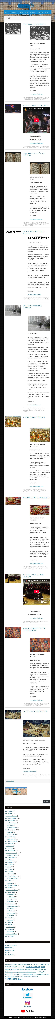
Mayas (33, 705)
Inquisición (47, 223)
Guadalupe (36, 298)
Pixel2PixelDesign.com (40, 1017)
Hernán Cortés (26, 568)
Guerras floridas (36, 567)
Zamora (31, 225)
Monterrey (35, 224)
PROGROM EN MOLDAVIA (34, 24)
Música (32, 974)
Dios (34, 409)
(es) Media (8, 866)
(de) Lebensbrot (11, 894)
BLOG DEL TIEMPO (32, 964)
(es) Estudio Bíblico (10, 850)
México (32, 99)
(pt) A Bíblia (10, 825)
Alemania (7, 964)
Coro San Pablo (29, 622)
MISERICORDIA (27, 974)
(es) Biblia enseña (10, 820)
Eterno (40, 969)
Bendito (19, 964)
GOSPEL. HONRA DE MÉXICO (35, 105)
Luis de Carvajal (26, 224)
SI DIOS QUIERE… (10, 954)
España (34, 223)
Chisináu (40, 98)
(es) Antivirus (8, 813)
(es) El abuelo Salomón (11, 841)
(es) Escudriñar (9, 848)
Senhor (36, 976)
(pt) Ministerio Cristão (12, 878)
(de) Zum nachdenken (12, 906)
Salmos (33, 976)
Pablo (38, 974)
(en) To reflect (10, 908)
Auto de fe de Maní (33, 704)
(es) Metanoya (9, 871)
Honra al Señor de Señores (34, 147)
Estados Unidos (45, 98)
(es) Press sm (8, 924)
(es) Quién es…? (9, 927)
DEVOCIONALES (33, 967)
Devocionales (13, 12)
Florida (43, 409)
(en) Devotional (9, 811)
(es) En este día (9, 843)
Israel (26, 972)
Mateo (23, 974)
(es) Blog (9, 832)
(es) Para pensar (9, 903)
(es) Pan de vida (9, 892)
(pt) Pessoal (10, 920)
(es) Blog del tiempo (10, 829)
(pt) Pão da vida (11, 901)
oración (35, 974)
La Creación (33, 12)
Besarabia (36, 98)
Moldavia (36, 99)
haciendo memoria (27, 99)
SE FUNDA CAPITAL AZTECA (35, 711)
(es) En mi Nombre (12, 823)
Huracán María (41, 298)
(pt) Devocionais (11, 839)
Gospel (27, 147)
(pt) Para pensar (11, 913)
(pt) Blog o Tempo (11, 834)
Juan (42, 972)
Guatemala (25, 410)
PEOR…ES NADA (10, 950)
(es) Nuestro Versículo (11, 885)
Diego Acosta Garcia (38, 97)
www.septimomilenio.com (36, 94)
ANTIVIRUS (14, 964)
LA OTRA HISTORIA (37, 410)
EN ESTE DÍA (18, 969)
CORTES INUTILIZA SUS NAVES (36, 498)
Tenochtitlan (38, 491)
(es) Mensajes (9, 869)
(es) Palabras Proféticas (11, 890)
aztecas (30, 775)
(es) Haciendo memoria (11, 853)
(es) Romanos (9, 929)
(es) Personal (8, 917)
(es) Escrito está (9, 846)
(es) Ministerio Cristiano (11, 876)
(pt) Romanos (10, 931)
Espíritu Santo (28, 969)
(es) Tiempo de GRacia (11, 934)
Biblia (46, 12)
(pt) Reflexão (10, 915)
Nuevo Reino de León (42, 224)
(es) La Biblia (8, 860)
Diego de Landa (40, 704)
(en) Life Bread (11, 897)
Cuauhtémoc (33, 490)
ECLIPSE (7, 952)
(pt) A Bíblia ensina (12, 827)
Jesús (39, 972)
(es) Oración (8, 887)
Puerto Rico (33, 299)
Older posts (10, 781)
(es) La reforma (9, 864)
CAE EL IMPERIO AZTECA (34, 417)
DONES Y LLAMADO (10, 945)
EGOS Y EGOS (9, 948)
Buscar (7, 799)
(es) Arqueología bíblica (11, 818)
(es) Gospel (46, 146)
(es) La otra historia (12, 855)
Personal (14, 976)
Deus (24, 966)
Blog (26, 12)
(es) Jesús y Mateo (10, 857)
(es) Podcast (8, 922)
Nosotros (21, 12)
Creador (18, 966)
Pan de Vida (8, 976)
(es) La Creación (9, 862)
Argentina (31, 98)
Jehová (30, 972)
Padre (40, 974)
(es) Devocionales (10, 836)
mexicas (24, 777)
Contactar (40, 12)
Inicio (6, 12)
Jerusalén (34, 972)
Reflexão (30, 976)
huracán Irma (30, 410)
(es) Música (8, 880)
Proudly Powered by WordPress (17, 1017)
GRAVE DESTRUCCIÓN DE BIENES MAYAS (34, 629)
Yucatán (40, 568)
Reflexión (25, 976)
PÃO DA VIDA (19, 976)
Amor (10, 964)
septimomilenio (41, 99)
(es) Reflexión (10, 910)
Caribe (32, 298)
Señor (20, 979)
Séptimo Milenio (27, 3)
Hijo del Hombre (20, 972)
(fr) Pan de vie (10, 899)
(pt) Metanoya (10, 873)
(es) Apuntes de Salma (11, 816)
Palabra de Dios (45, 974)
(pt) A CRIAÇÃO (9, 936)
